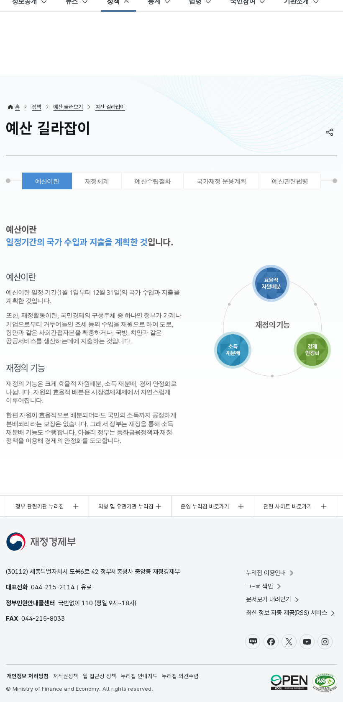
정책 (36, 106)
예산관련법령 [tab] (290, 181)
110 (87, 603)
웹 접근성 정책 (99, 676)
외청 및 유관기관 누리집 (126, 506)
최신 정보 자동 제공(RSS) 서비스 (286, 613)
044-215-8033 (43, 618)
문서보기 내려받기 (268, 599)
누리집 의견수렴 (180, 676)
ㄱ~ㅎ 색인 (259, 586)
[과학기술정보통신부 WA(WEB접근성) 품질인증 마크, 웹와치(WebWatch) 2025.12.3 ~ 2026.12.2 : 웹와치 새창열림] (324, 683)
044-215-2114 (52, 587)
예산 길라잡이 (110, 106)
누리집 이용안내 (266, 573)
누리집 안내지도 (139, 676)
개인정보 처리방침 (28, 676)
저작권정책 (65, 676)
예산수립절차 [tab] (153, 181)
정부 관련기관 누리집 (39, 506)
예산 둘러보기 (68, 106)
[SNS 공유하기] (329, 131)
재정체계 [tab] (97, 181)
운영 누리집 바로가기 (205, 506)
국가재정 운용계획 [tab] (221, 181)
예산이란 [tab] (47, 181)
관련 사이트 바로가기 (288, 506)
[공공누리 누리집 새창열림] (289, 683)
